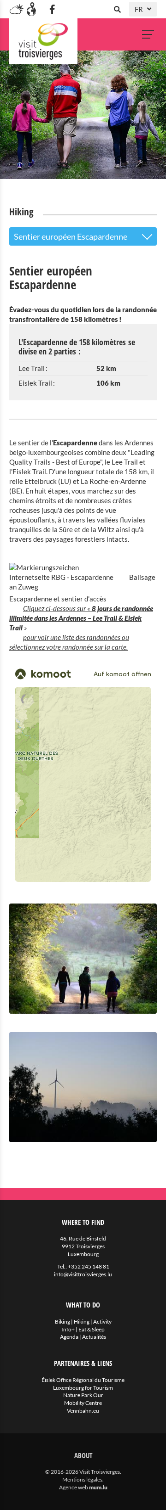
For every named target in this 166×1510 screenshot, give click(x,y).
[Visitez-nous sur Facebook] (52, 9)
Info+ (68, 1329)
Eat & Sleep (91, 1329)
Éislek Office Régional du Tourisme (83, 1379)
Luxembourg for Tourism (83, 1387)
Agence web (73, 1487)
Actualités (94, 1336)
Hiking (81, 1321)
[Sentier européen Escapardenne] (83, 959)
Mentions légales (82, 1479)
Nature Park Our (83, 1395)
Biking (62, 1321)
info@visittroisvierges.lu (83, 1274)
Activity (102, 1321)
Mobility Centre (83, 1402)
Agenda (69, 1336)
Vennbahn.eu (83, 1410)
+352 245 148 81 (88, 1266)
